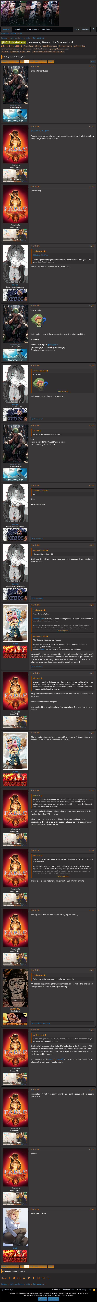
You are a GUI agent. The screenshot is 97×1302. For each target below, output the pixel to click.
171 (31, 61)
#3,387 (91, 425)
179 (44, 61)
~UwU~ (15, 1248)
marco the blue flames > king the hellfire (16, 52)
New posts (5, 33)
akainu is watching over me (11, 49)
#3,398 (91, 1090)
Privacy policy (81, 1290)
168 (17, 61)
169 (22, 61)
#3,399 (91, 1149)
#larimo (38, 46)
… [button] (13, 61)
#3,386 (91, 366)
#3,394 (91, 850)
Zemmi (5, 46)
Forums (6, 29)
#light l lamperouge (50, 46)
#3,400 (91, 1209)
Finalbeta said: (38, 251)
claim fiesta (27, 49)
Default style (8, 1290)
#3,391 (91, 673)
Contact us (56, 1290)
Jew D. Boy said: (38, 1035)
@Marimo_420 (37, 130)
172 (36, 61)
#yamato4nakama (65, 46)
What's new (32, 29)
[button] (24, 29)
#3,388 (91, 485)
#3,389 (91, 545)
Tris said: (36, 430)
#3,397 (91, 1030)
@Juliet (42, 649)
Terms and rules (68, 1290)
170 (26, 61)
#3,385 (91, 306)
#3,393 (91, 790)
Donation (18, 29)
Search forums (16, 33)
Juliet (15, 643)
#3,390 (91, 605)
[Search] (93, 29)
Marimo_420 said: (39, 371)
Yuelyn (15, 284)
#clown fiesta (28, 46)
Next (50, 61)
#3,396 (91, 970)
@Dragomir (52, 344)
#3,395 (91, 910)
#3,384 (91, 246)
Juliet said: (36, 678)
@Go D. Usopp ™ (56, 1059)
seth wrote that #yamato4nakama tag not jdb (48, 52)
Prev (5, 61)
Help (90, 1290)
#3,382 (91, 126)
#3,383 (91, 186)
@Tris (46, 130)
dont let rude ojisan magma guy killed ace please (51, 49)
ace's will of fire (79, 46)
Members (46, 29)
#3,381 (91, 66)
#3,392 (91, 733)
